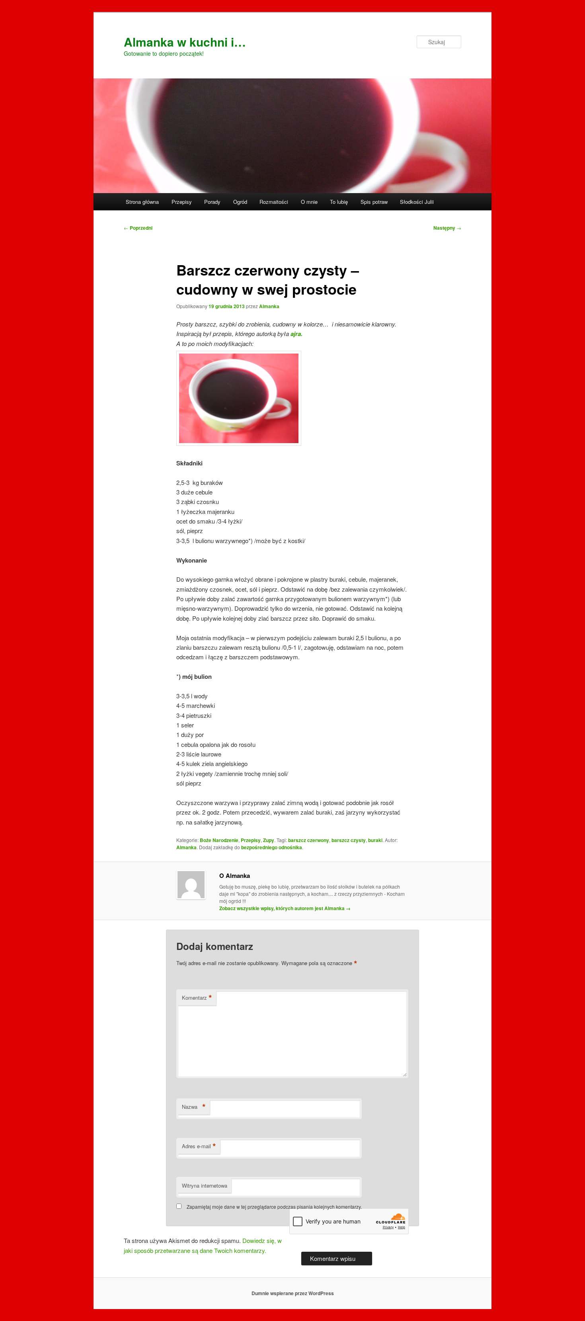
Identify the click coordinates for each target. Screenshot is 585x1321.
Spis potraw (374, 201)
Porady (212, 201)
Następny (447, 227)
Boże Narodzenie (219, 840)
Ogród (240, 201)
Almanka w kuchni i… (185, 41)
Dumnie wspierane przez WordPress (293, 1293)
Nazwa (194, 1106)
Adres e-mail (199, 1146)
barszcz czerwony (308, 840)
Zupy (268, 840)
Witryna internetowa (204, 1185)
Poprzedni (138, 227)
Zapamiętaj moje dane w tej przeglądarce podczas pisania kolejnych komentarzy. (274, 1206)
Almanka (269, 306)
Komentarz (197, 997)
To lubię (339, 201)
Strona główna (142, 201)
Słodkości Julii (417, 201)
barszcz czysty (349, 840)
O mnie (309, 201)
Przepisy (182, 201)
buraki (375, 840)
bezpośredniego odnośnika (271, 847)
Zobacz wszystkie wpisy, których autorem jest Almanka (285, 908)
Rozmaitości (273, 201)
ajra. (296, 333)
